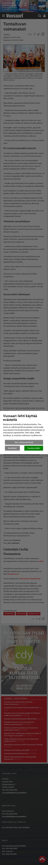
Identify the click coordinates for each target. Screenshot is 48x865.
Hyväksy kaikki (33, 448)
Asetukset (12, 448)
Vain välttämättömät (24, 442)
